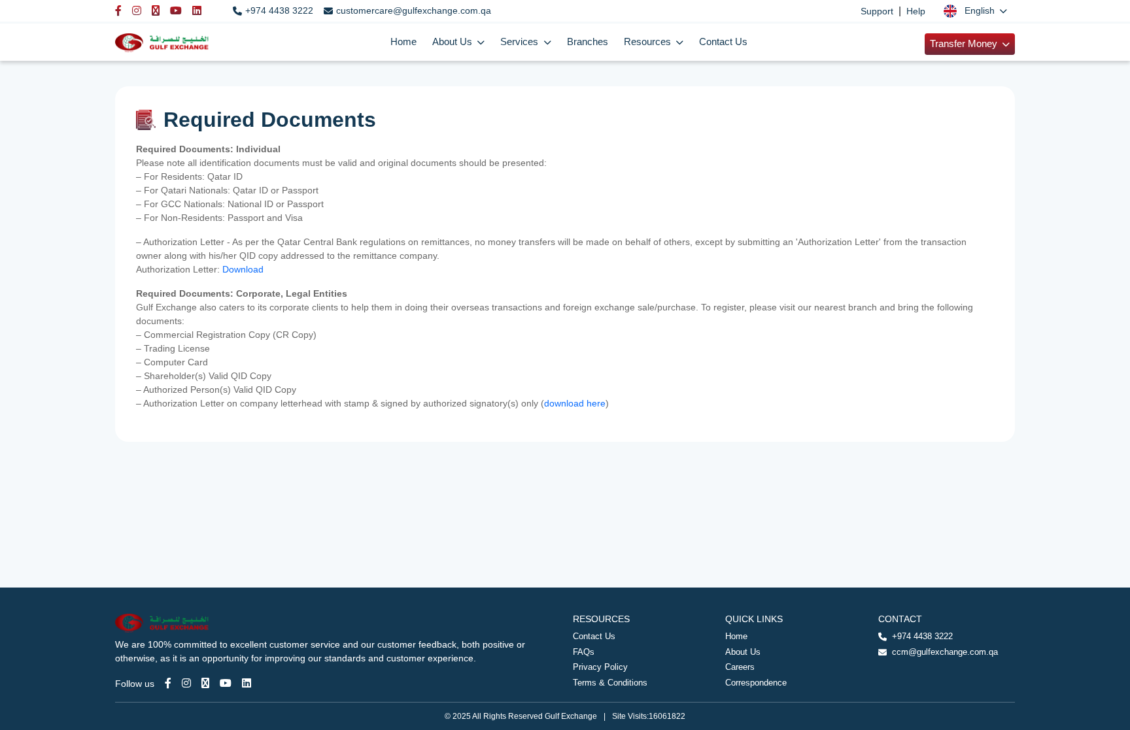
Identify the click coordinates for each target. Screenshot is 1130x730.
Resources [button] (649, 42)
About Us (743, 652)
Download (244, 269)
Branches (587, 42)
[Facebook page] (168, 683)
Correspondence (756, 683)
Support (877, 11)
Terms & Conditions (610, 683)
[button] (975, 11)
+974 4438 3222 (279, 10)
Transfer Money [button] (965, 44)
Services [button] (520, 42)
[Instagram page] (186, 683)
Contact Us (723, 42)
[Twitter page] (205, 683)
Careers (740, 667)
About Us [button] (453, 42)
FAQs (583, 652)
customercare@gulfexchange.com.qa (413, 10)
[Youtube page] (225, 683)
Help (915, 11)
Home (403, 42)
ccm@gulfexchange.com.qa (945, 652)
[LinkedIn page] (246, 683)
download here (575, 403)
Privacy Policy (600, 667)
